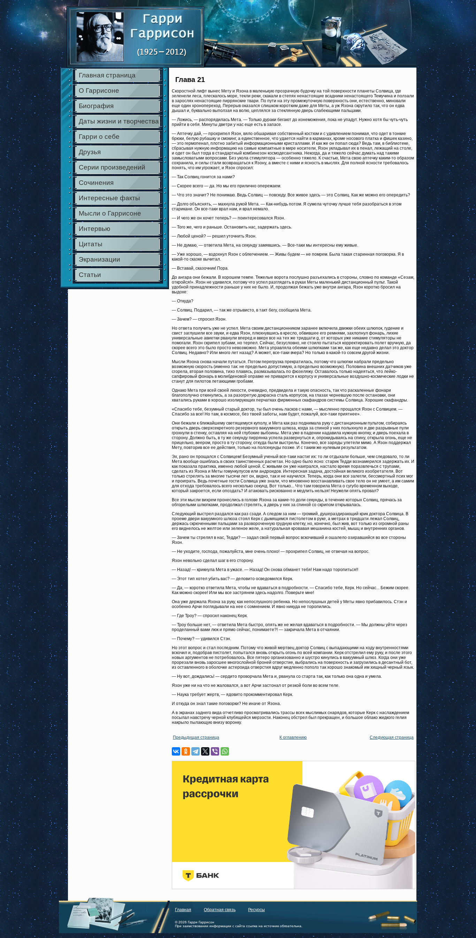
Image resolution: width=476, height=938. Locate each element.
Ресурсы (256, 909)
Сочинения (96, 182)
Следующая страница (392, 737)
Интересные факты (109, 198)
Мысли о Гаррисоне (110, 213)
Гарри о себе (99, 136)
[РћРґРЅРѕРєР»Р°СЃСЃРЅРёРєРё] (186, 751)
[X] (205, 751)
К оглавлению (293, 737)
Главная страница (107, 75)
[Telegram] (195, 751)
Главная (183, 909)
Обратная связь (220, 909)
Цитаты (90, 244)
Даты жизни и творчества (119, 121)
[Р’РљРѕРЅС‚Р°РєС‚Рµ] (176, 751)
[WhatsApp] (225, 751)
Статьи (90, 274)
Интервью (94, 228)
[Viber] (215, 751)
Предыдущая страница (196, 737)
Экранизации (99, 259)
